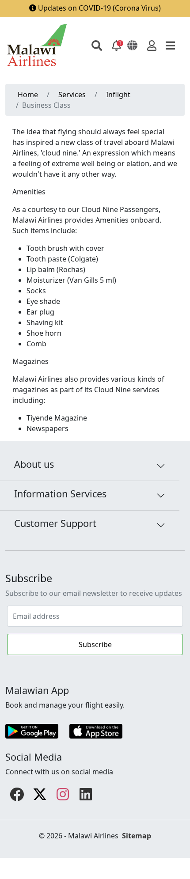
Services (72, 94)
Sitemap (136, 834)
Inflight (118, 94)
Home (28, 94)
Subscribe (95, 644)
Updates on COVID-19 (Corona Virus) (99, 8)
